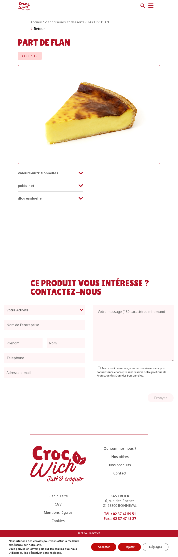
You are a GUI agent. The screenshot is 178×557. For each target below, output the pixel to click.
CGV (58, 504)
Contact (120, 473)
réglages (55, 553)
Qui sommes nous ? (120, 448)
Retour (39, 28)
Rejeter (129, 547)
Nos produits (120, 465)
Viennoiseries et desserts (64, 22)
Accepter (104, 547)
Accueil (36, 22)
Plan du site (58, 496)
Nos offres (120, 456)
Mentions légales (58, 512)
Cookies (58, 520)
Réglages (155, 547)
